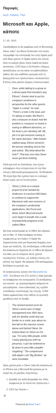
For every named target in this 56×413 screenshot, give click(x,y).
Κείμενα (14, 15)
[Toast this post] (5, 396)
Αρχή (6, 15)
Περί (22, 15)
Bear (34, 404)
